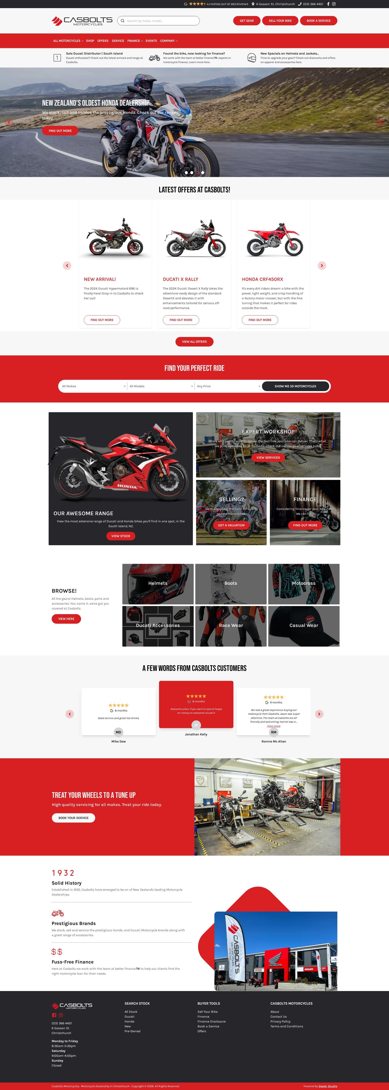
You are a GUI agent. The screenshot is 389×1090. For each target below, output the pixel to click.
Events (151, 41)
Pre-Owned (132, 1031)
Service (118, 41)
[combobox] (158, 20)
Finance (133, 41)
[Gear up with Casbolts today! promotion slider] (191, 172)
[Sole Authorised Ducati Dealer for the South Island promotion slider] (202, 172)
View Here (66, 619)
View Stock (120, 536)
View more (273, 726)
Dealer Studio (328, 1086)
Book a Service (208, 1026)
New (128, 1026)
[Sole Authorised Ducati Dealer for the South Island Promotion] (194, 122)
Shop (90, 41)
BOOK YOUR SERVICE (74, 818)
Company (167, 41)
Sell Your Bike (208, 1012)
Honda (129, 1021)
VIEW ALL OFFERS (194, 341)
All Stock (131, 1012)
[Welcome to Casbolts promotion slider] (186, 172)
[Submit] (122, 20)
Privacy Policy (280, 1021)
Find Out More (60, 135)
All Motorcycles (66, 41)
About (274, 1012)
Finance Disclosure (212, 1021)
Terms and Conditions (286, 1026)
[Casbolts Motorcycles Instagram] (334, 4)
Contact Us (278, 1016)
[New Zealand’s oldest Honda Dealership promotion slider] (197, 172)
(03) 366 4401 (313, 4)
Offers (103, 41)
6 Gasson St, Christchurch (275, 4)
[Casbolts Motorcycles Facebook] (329, 4)
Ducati (130, 1016)
